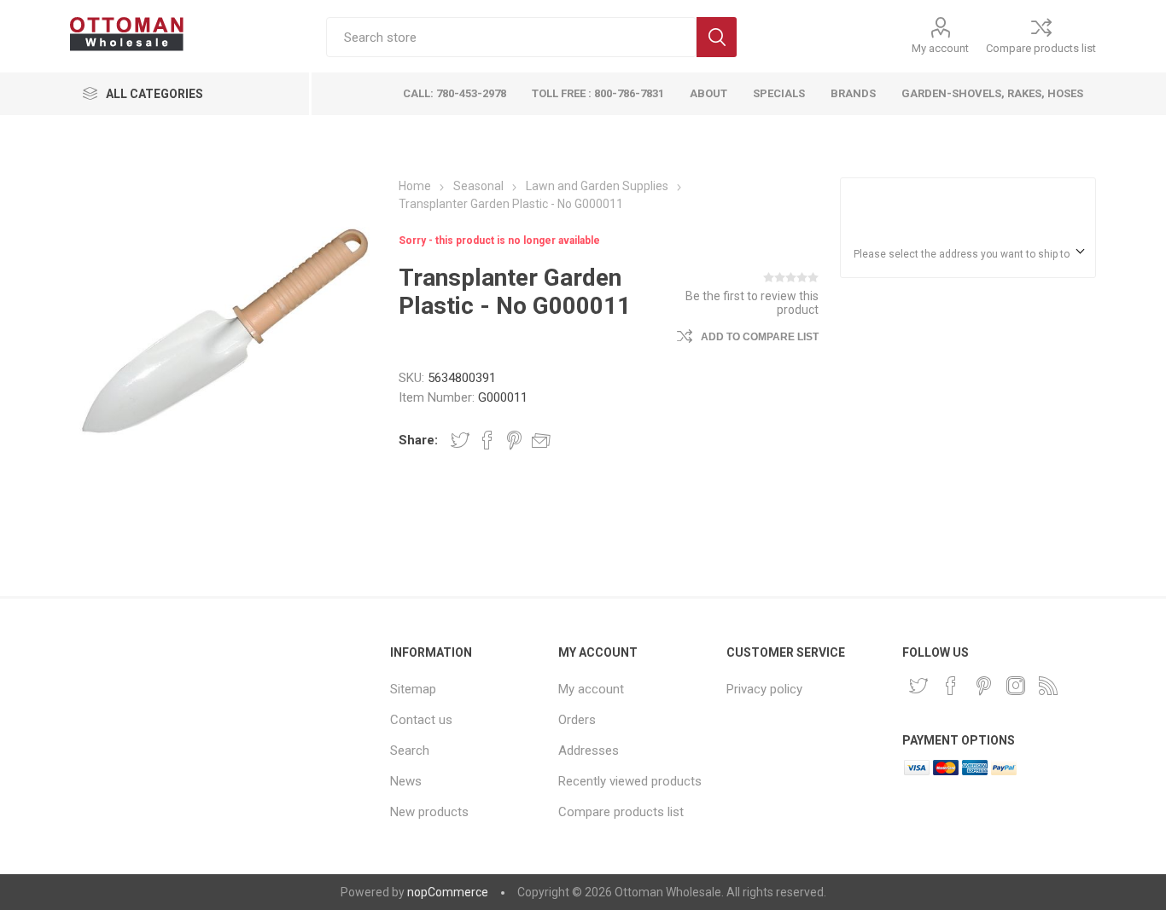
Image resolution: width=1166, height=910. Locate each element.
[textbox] (511, 37)
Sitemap (413, 689)
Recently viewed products (630, 781)
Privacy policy (764, 689)
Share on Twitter (460, 440)
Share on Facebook (487, 440)
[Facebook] (951, 685)
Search (717, 37)
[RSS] (1048, 685)
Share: (418, 440)
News (406, 781)
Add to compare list (760, 337)
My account (940, 48)
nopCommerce (447, 892)
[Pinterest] (983, 685)
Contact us (421, 719)
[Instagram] (1015, 685)
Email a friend (541, 440)
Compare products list (1041, 48)
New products (429, 812)
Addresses (588, 750)
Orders (577, 719)
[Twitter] (918, 685)
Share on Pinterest (514, 440)
